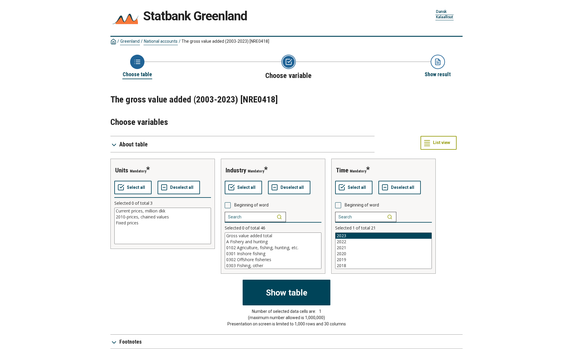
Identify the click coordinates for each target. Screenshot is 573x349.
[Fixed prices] (163, 223)
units (121, 170)
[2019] (383, 260)
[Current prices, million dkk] (163, 211)
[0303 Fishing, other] (273, 266)
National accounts (161, 41)
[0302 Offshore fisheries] (273, 260)
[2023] (383, 236)
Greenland (130, 41)
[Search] (279, 217)
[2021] (383, 248)
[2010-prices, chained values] (163, 217)
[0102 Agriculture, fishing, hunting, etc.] (273, 248)
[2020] (383, 254)
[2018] (383, 266)
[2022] (383, 242)
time (342, 170)
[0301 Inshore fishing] (273, 254)
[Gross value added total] (273, 236)
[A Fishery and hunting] (273, 242)
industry (236, 170)
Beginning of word (251, 205)
